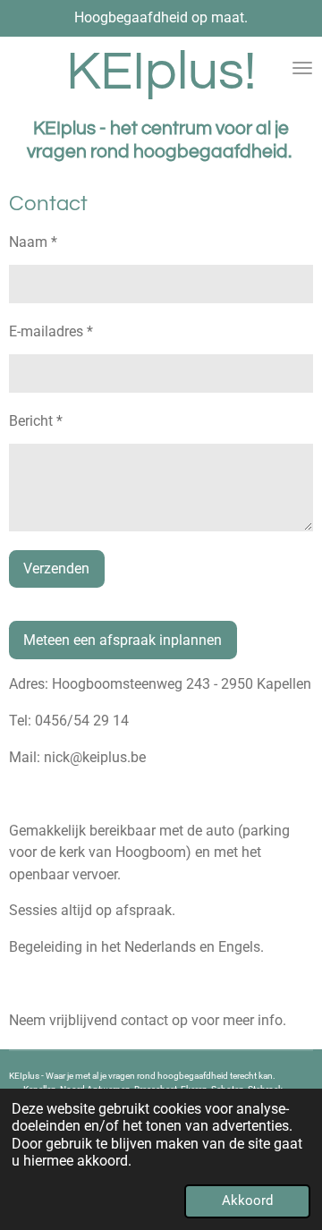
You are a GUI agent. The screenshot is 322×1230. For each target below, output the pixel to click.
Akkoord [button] (247, 1200)
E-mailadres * (51, 331)
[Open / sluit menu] (302, 68)
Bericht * (36, 420)
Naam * (33, 241)
